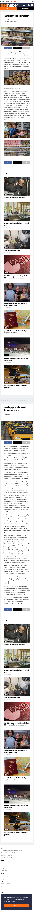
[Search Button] (29, 5)
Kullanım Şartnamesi (6, 866)
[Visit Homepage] (9, 5)
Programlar (4, 879)
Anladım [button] (16, 905)
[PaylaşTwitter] (17, 48)
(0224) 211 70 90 (7, 856)
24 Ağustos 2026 (7, 199)
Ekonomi (3, 890)
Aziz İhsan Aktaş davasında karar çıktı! (14, 197)
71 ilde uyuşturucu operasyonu (12, 250)
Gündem (6, 194)
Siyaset (3, 892)
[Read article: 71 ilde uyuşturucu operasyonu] (17, 239)
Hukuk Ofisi (4, 870)
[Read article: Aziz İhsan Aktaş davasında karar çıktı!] (17, 186)
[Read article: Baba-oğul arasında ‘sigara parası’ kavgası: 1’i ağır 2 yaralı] (17, 374)
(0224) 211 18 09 (8, 857)
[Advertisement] (17, 168)
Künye (2, 868)
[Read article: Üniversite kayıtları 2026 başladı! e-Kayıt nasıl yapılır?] (17, 211)
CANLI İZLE (8, 8)
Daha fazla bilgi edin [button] (9, 901)
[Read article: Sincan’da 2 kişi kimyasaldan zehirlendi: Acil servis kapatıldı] (17, 346)
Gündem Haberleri (5, 883)
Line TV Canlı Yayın (6, 877)
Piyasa (3, 881)
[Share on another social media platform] (26, 48)
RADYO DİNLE (25, 8)
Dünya (6, 327)
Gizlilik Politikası (5, 864)
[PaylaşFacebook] (8, 48)
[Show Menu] (32, 5)
